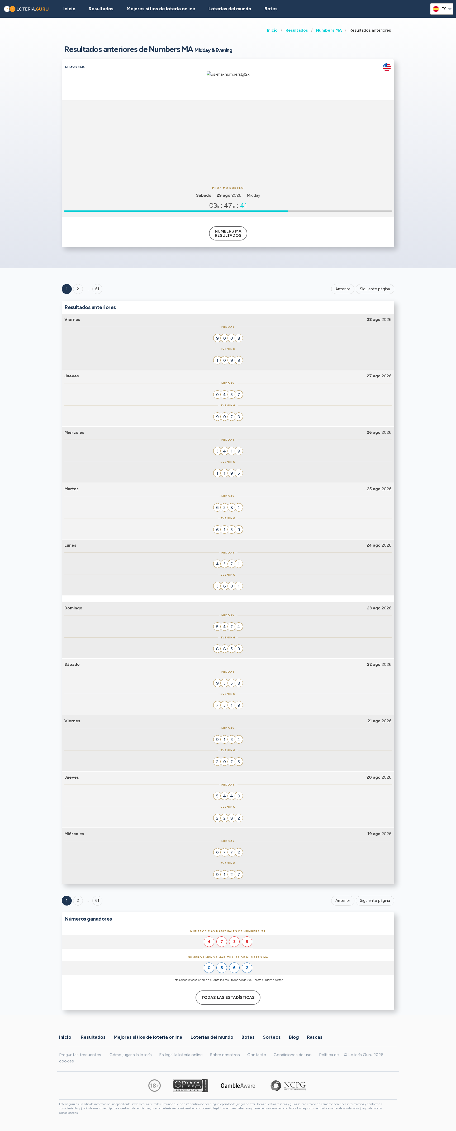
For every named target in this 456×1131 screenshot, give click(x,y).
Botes (271, 9)
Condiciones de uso (293, 1054)
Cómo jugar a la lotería (131, 1054)
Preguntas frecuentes (80, 1054)
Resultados (297, 30)
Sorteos (272, 1037)
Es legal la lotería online (181, 1054)
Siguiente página (375, 289)
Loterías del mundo (229, 9)
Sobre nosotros (225, 1054)
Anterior (342, 289)
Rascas (314, 1037)
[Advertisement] (228, 142)
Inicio (272, 30)
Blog (294, 1037)
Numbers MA (329, 30)
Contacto (256, 1054)
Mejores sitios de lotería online (161, 9)
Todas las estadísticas (228, 997)
